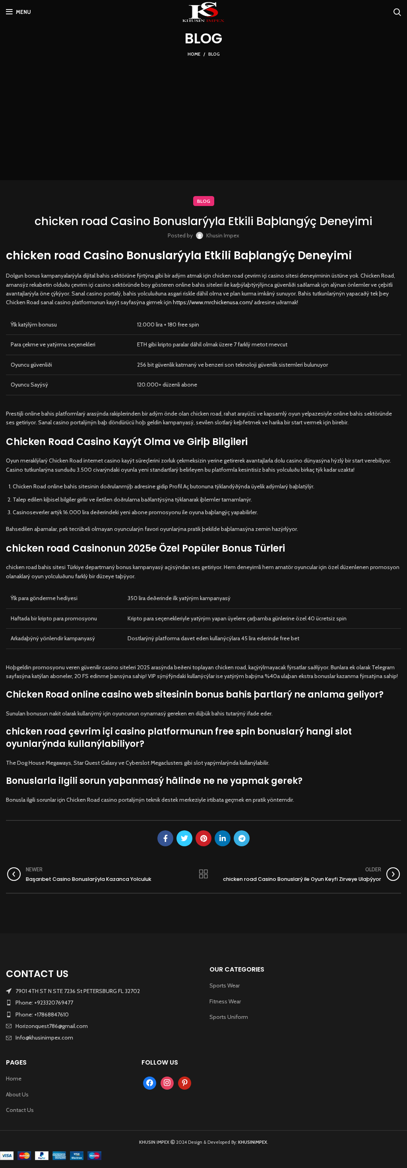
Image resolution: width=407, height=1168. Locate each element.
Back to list (203, 874)
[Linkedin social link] (223, 838)
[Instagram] (167, 1082)
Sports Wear (224, 985)
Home (194, 54)
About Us (17, 1094)
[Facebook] (149, 1082)
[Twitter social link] (184, 838)
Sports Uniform (228, 1016)
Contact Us (20, 1110)
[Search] (397, 12)
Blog (214, 54)
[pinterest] (184, 1082)
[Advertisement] (203, 118)
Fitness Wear (225, 1001)
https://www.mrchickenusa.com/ (213, 302)
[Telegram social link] (242, 838)
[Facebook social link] (165, 838)
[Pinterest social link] (203, 838)
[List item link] (102, 1002)
